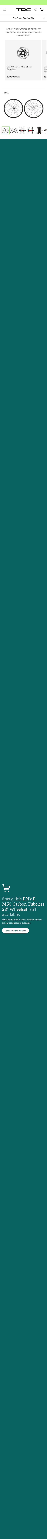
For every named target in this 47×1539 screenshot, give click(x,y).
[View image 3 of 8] (22, 130)
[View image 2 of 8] (14, 130)
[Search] (35, 10)
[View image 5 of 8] (39, 130)
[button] (43, 18)
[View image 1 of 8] (5, 130)
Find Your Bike (28, 18)
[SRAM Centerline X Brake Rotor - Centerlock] (23, 53)
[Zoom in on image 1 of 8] (23, 108)
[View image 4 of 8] (30, 130)
